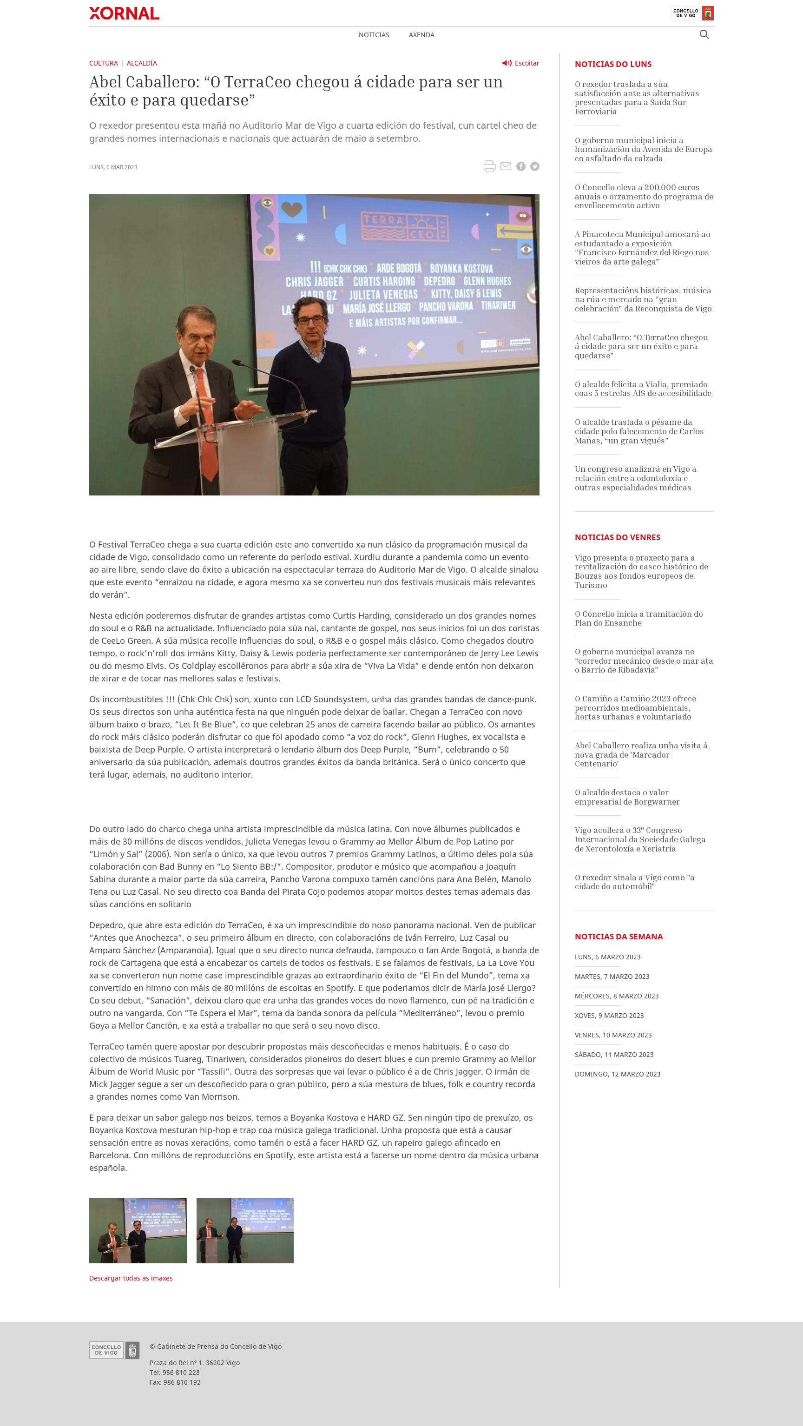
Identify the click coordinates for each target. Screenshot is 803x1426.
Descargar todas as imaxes (131, 1278)
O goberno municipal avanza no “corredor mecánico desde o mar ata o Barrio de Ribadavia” (644, 660)
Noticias (374, 34)
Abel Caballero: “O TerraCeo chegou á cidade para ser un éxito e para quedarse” (641, 346)
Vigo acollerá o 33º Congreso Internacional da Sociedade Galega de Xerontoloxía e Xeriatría (640, 839)
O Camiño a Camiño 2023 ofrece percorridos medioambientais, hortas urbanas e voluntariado (635, 707)
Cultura (103, 63)
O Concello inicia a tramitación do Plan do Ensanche (639, 618)
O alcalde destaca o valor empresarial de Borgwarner (627, 796)
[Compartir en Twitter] (535, 167)
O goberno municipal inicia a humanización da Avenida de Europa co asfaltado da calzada (643, 149)
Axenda (421, 34)
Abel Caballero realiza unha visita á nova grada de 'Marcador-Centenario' (641, 754)
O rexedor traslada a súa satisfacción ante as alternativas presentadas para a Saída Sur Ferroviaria (637, 97)
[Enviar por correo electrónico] (505, 167)
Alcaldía (142, 63)
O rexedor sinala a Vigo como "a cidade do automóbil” (635, 881)
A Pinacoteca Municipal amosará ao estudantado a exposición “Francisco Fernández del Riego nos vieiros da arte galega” (643, 247)
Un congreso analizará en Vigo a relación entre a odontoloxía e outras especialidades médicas (636, 478)
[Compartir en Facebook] (521, 167)
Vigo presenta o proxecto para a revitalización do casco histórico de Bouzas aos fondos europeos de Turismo (641, 571)
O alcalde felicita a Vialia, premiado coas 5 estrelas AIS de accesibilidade (643, 388)
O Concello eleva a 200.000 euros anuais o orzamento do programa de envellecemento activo (644, 196)
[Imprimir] (489, 167)
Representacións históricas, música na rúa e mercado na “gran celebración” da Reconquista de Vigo (643, 299)
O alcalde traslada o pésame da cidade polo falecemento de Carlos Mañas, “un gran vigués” (639, 431)
